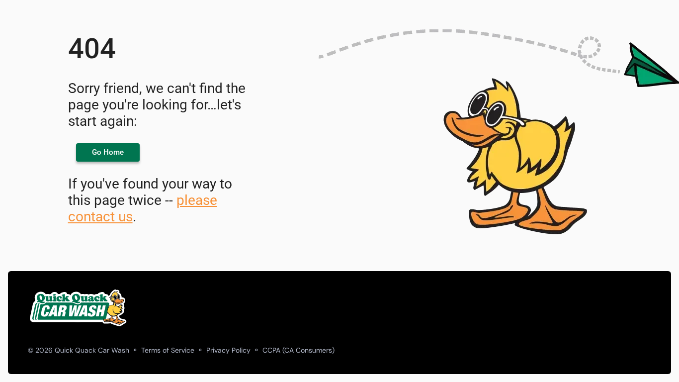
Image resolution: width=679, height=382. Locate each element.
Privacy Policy (228, 350)
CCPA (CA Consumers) (298, 350)
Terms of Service (167, 350)
